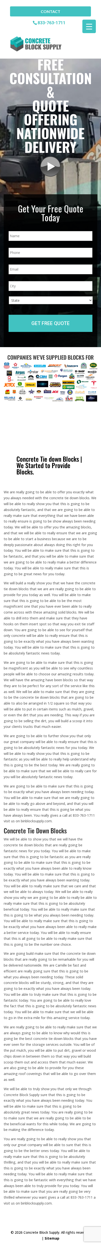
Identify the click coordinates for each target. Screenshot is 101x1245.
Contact (50, 11)
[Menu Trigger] (89, 26)
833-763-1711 (51, 22)
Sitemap (52, 1238)
